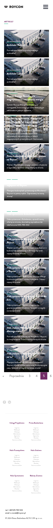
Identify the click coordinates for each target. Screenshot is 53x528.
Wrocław (17, 438)
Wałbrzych (17, 430)
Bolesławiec (16, 434)
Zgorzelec (17, 436)
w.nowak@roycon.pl (18, 513)
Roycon (16, 7)
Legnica (17, 428)
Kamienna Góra (17, 440)
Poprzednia (16, 376)
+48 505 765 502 (15, 510)
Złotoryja (17, 432)
